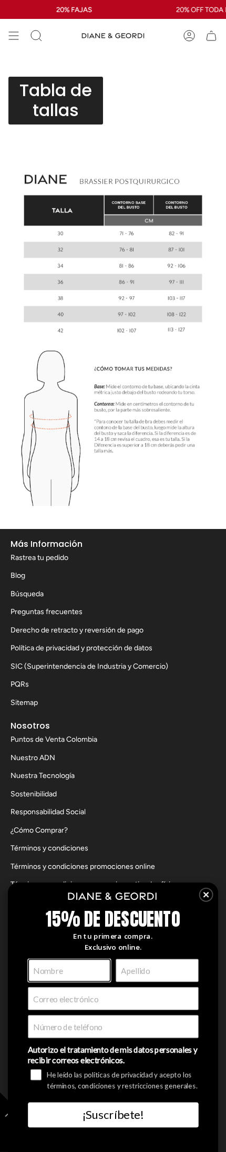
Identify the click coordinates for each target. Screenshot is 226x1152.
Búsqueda (27, 593)
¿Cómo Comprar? (39, 830)
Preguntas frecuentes (47, 611)
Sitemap (24, 702)
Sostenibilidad (34, 794)
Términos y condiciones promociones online (83, 866)
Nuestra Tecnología (43, 775)
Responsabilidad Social (48, 811)
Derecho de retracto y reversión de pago (77, 630)
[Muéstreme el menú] (13, 36)
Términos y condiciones (49, 848)
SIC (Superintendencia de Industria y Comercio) (89, 666)
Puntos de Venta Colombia (54, 739)
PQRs (20, 684)
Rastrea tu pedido (39, 557)
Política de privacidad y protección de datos (81, 648)
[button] (206, 895)
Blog (18, 575)
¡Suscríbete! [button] (113, 1114)
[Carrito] (211, 36)
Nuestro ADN (33, 757)
